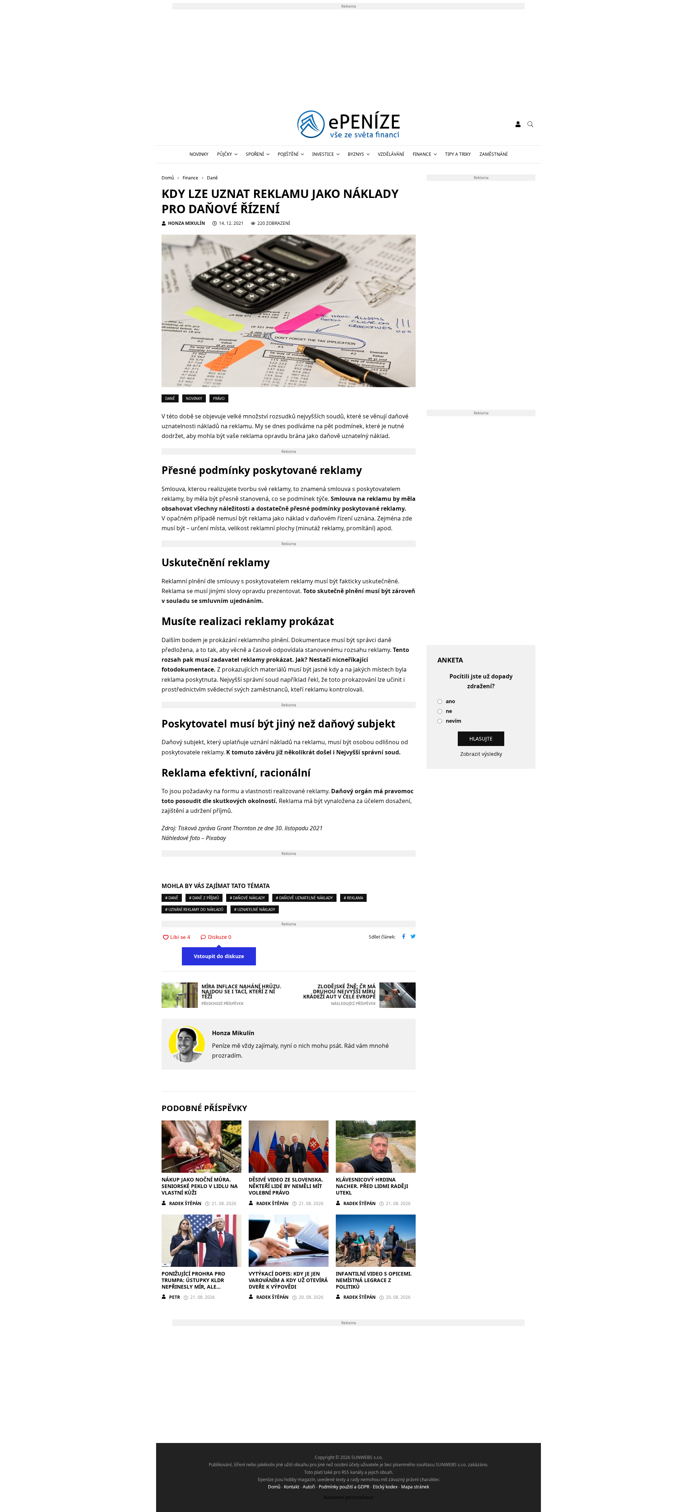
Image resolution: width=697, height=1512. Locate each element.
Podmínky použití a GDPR (344, 1487)
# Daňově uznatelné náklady (304, 897)
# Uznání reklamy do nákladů (194, 909)
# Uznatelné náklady (254, 909)
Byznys (356, 154)
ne (449, 711)
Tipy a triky (458, 154)
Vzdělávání (391, 154)
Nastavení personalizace (349, 1497)
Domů (274, 1487)
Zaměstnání (494, 154)
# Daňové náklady (247, 897)
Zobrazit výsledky (481, 753)
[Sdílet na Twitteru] (413, 937)
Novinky (198, 154)
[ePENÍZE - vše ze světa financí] (348, 124)
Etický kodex (385, 1487)
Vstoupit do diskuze (219, 956)
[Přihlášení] (518, 124)
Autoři (309, 1487)
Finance (422, 154)
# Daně (171, 897)
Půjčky (224, 154)
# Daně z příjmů (204, 897)
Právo (219, 398)
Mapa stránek (415, 1487)
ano (450, 701)
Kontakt (291, 1487)
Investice (323, 154)
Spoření (255, 154)
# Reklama (353, 897)
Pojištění (288, 154)
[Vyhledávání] (530, 124)
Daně (170, 398)
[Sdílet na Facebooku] (403, 937)
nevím (453, 721)
